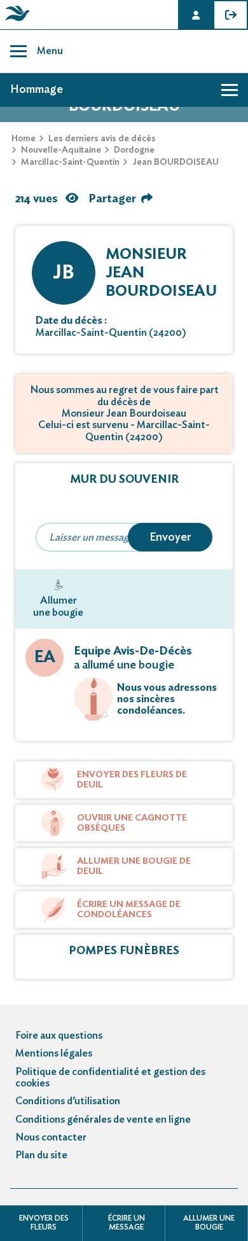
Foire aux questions (58, 1035)
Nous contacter (50, 1137)
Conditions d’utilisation (67, 1101)
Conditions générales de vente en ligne (103, 1119)
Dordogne (134, 150)
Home (23, 138)
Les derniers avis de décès (102, 138)
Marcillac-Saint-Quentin (70, 162)
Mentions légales (53, 1053)
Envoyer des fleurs (44, 1222)
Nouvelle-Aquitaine (61, 150)
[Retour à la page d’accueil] (15, 21)
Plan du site (41, 1155)
